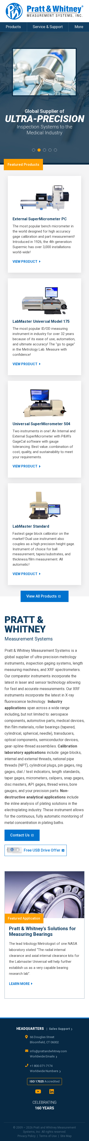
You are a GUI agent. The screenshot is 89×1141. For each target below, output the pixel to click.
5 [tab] (55, 150)
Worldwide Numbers (44, 1071)
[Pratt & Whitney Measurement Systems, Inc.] (44, 11)
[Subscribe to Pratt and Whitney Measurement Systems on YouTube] (38, 1093)
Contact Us (20, 835)
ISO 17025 (45, 1081)
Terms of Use (48, 1136)
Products (13, 27)
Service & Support (48, 27)
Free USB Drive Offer (42, 850)
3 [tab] (44, 150)
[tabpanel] (44, 97)
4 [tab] (50, 150)
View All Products (41, 596)
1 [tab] (33, 150)
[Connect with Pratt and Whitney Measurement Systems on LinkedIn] (51, 1093)
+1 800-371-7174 (41, 1066)
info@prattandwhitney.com (48, 1051)
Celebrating (44, 1105)
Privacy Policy (27, 1136)
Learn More (19, 984)
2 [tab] (39, 150)
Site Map (65, 1136)
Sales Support (59, 1029)
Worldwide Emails (42, 1056)
